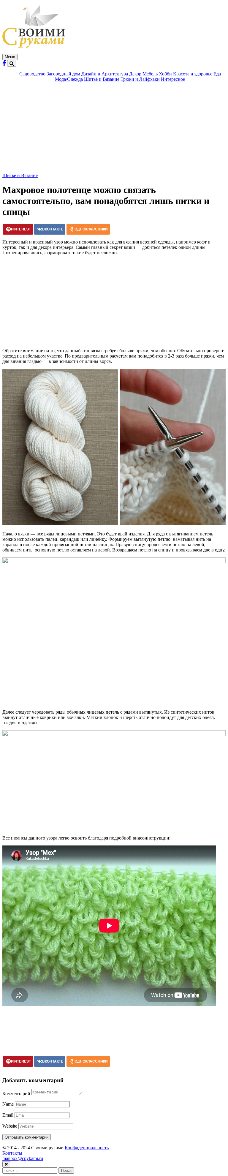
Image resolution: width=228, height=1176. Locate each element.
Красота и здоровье (192, 73)
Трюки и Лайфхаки (140, 79)
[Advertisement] (114, 128)
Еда (217, 73)
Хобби (165, 73)
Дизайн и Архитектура (104, 73)
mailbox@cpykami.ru (22, 1158)
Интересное (173, 79)
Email (7, 1114)
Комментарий (16, 1093)
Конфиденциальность (87, 1147)
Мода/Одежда (69, 79)
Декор (135, 73)
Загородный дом (63, 73)
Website (9, 1125)
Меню (10, 57)
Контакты (12, 1153)
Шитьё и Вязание (101, 79)
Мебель (150, 73)
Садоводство (32, 73)
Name (8, 1104)
